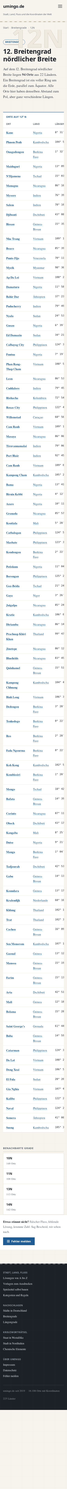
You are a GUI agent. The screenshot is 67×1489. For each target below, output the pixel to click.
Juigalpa (11, 605)
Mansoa (11, 963)
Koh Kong (12, 765)
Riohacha (12, 398)
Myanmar (38, 268)
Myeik (10, 268)
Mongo (10, 789)
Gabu (9, 876)
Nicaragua (39, 186)
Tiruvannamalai (16, 446)
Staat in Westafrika (13, 1337)
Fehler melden (21, 1241)
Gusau (10, 325)
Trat (9, 920)
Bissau (10, 224)
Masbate (11, 542)
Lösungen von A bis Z (15, 1278)
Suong (10, 1127)
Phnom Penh (14, 142)
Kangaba (12, 833)
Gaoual (10, 953)
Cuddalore (13, 388)
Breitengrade (10, 1316)
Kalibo (10, 1098)
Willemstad (13, 417)
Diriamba (12, 624)
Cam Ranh (13, 427)
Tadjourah (13, 866)
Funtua (10, 354)
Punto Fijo (12, 258)
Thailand (38, 634)
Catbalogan (13, 532)
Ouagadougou (15, 152)
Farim (10, 977)
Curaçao (38, 417)
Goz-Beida (13, 586)
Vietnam (38, 239)
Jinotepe (11, 649)
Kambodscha (41, 142)
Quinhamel (13, 668)
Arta (9, 992)
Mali (36, 523)
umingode (13, 6)
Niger (36, 595)
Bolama (11, 1011)
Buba (9, 1036)
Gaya (9, 595)
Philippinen (40, 345)
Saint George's (15, 1026)
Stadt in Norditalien (13, 1343)
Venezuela (39, 258)
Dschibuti (39, 215)
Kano (9, 132)
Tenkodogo (13, 721)
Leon (9, 378)
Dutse (9, 842)
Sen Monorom (15, 944)
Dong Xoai (12, 1069)
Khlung (10, 910)
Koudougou (13, 552)
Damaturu (12, 287)
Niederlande (40, 900)
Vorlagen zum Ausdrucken (17, 1283)
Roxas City (13, 407)
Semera (11, 1118)
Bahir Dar (12, 296)
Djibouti (11, 214)
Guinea (37, 891)
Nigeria (37, 133)
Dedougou (12, 706)
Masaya (11, 436)
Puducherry (13, 306)
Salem (10, 205)
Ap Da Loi (12, 277)
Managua (12, 185)
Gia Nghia (12, 1089)
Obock (10, 823)
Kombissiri (13, 774)
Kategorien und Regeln (15, 1295)
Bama (10, 484)
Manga (10, 852)
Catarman (12, 1050)
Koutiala (11, 523)
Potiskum (12, 566)
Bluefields (12, 658)
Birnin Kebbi (14, 494)
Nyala (10, 316)
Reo (8, 736)
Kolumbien (39, 398)
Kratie (10, 615)
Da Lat (10, 1060)
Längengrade (10, 1322)
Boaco (10, 248)
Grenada (38, 1026)
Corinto (11, 813)
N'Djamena (13, 176)
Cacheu (11, 929)
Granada (12, 513)
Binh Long (12, 697)
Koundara (12, 891)
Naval (10, 1108)
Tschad (37, 176)
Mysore (11, 195)
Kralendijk (13, 900)
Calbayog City (15, 345)
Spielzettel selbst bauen (15, 1289)
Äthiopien (39, 297)
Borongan (12, 576)
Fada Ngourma (15, 750)
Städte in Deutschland (15, 1310)
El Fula (10, 1079)
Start (6, 27)
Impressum (9, 1364)
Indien (37, 195)
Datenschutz (9, 1370)
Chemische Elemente (14, 1349)
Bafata (10, 799)
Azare (10, 504)
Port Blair (12, 455)
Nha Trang (13, 239)
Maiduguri (13, 166)
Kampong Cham (16, 475)
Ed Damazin (14, 335)
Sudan (37, 316)
